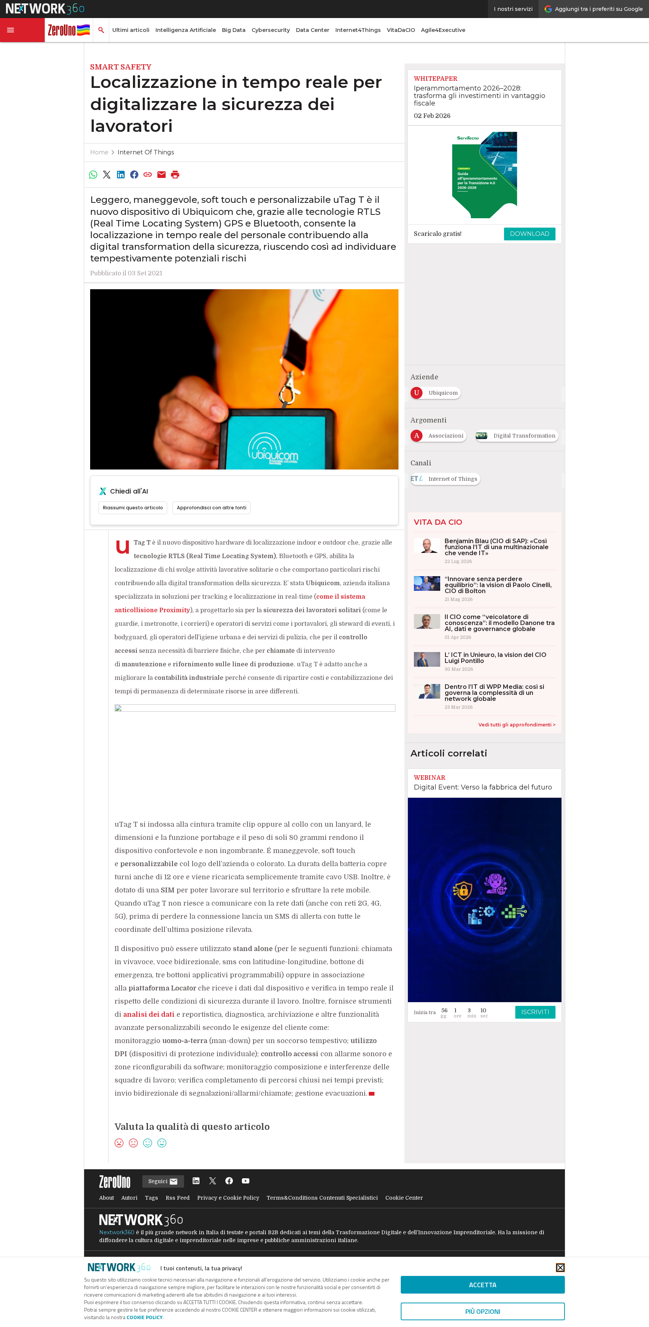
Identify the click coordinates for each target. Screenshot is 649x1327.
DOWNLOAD (529, 233)
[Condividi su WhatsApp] (93, 174)
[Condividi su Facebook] (134, 174)
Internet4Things (358, 30)
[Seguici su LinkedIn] (196, 1181)
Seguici (158, 1181)
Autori (129, 1198)
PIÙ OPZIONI (482, 1311)
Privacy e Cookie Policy (228, 1198)
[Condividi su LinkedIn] (121, 174)
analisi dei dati (149, 1014)
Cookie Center (404, 1198)
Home (99, 152)
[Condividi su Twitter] (107, 174)
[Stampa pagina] (175, 174)
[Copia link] (148, 174)
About (106, 1198)
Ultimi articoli (130, 30)
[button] (22, 30)
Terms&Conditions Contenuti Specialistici (322, 1198)
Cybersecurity (271, 30)
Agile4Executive (443, 30)
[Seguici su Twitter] (212, 1181)
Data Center (312, 30)
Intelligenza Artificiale (185, 30)
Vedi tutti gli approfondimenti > (516, 725)
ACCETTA (483, 1285)
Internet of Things (146, 152)
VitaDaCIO (401, 30)
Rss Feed (178, 1198)
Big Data (234, 30)
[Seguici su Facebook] (229, 1181)
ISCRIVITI (535, 1012)
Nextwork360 (116, 1232)
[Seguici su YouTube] (245, 1181)
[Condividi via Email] (161, 174)
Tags (151, 1198)
